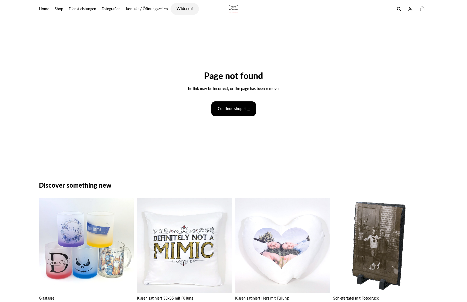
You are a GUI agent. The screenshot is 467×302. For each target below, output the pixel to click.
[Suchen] (399, 9)
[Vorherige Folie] (47, 245)
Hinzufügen (424, 284)
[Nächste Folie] (126, 245)
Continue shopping (233, 108)
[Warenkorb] (422, 9)
